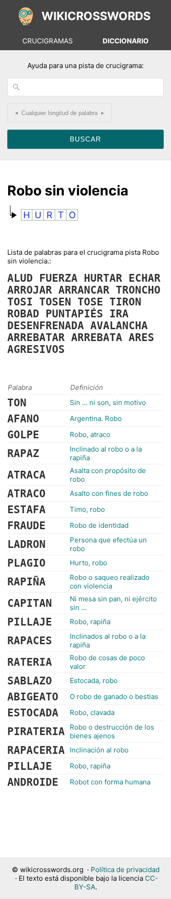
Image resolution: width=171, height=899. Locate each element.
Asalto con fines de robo (109, 493)
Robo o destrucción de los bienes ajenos (112, 731)
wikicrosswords (95, 16)
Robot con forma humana (110, 782)
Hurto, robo (88, 562)
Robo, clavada (92, 712)
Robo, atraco (90, 434)
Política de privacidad (125, 869)
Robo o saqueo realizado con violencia (110, 581)
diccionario (126, 41)
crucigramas (47, 41)
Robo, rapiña (90, 621)
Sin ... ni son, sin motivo (108, 402)
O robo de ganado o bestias (114, 696)
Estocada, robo (94, 680)
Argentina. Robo (96, 418)
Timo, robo (87, 509)
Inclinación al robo (99, 750)
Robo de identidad (99, 525)
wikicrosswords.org (51, 869)
